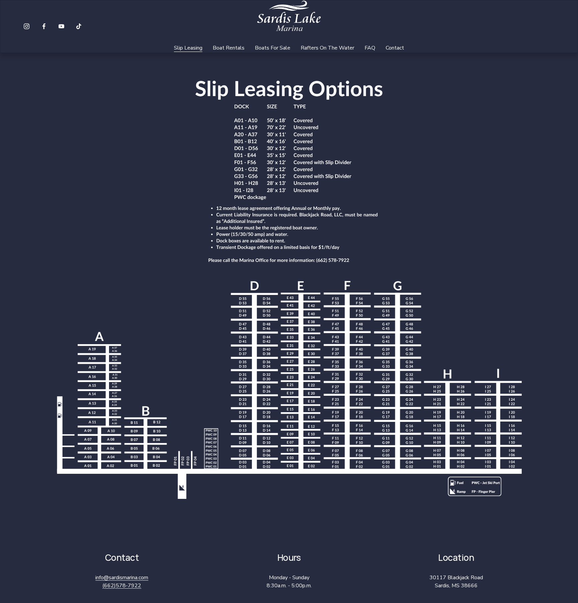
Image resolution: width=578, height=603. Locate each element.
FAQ (370, 48)
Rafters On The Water (327, 48)
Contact (395, 48)
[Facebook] (43, 26)
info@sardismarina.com (121, 577)
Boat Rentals (229, 48)
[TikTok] (78, 26)
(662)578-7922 (121, 585)
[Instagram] (26, 26)
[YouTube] (61, 26)
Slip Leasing (188, 48)
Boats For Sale (272, 48)
